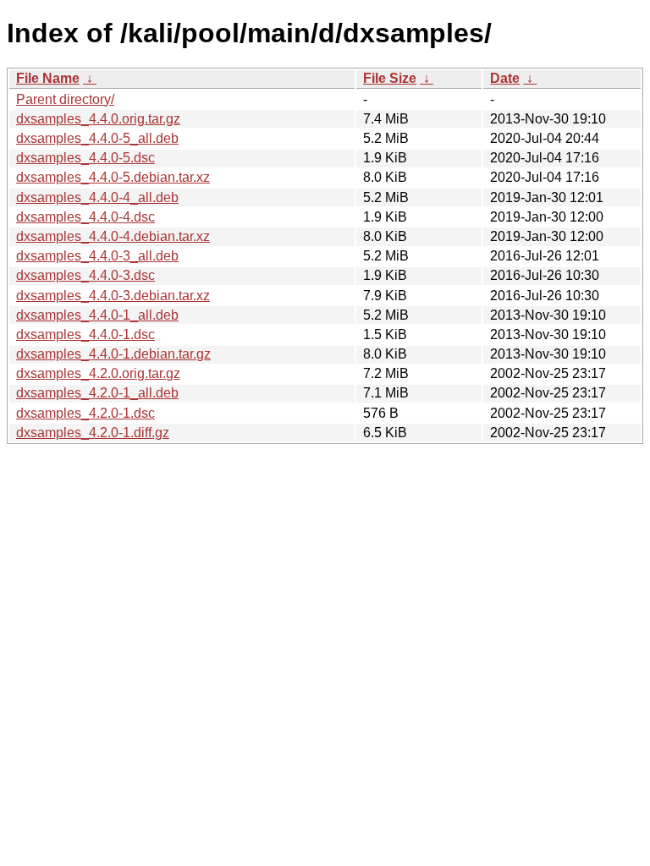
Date (505, 78)
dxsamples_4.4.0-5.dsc (85, 158)
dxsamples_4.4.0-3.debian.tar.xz (113, 295)
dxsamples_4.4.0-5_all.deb (97, 138)
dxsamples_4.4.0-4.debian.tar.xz (113, 236)
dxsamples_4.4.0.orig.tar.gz (98, 119)
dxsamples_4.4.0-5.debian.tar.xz (113, 177)
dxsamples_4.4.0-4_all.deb (97, 197)
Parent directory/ (65, 99)
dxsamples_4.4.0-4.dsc (85, 217)
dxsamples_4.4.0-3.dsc (85, 275)
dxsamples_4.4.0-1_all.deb (97, 315)
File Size (389, 78)
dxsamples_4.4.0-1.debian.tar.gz (113, 354)
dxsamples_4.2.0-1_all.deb (97, 393)
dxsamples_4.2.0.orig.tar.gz (98, 373)
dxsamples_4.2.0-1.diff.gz (92, 432)
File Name (48, 78)
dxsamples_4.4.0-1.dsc (85, 334)
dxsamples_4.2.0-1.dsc (85, 413)
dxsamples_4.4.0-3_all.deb (97, 256)
